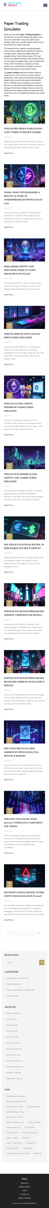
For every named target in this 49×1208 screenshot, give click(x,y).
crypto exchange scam (15, 1122)
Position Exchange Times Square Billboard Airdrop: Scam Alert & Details (24, 682)
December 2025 (14, 1060)
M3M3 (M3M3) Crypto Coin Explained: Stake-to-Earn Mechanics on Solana (19, 270)
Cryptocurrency (13, 984)
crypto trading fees (14, 1143)
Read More (8, 153)
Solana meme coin (13, 1127)
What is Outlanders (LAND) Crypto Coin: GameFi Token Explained (20, 478)
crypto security (34, 1122)
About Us (24, 1183)
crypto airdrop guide (14, 1106)
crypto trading (12, 1137)
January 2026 (13, 1054)
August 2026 (13, 1013)
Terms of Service (24, 1198)
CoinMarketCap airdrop (15, 1112)
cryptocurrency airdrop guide (17, 1153)
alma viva (8, 137)
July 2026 (11, 1019)
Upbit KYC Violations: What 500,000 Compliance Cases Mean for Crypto (23, 823)
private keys (31, 1143)
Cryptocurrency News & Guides (20, 990)
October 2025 (13, 1072)
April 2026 (12, 1037)
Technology (12, 996)
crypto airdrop (11, 1132)
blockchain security (29, 1132)
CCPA (24, 1190)
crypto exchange (33, 1106)
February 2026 (14, 1049)
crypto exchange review (15, 1101)
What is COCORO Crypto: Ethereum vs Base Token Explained (19, 407)
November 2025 (14, 1066)
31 (39, 933)
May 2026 (11, 1031)
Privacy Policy (24, 1186)
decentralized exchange (15, 1096)
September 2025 (14, 1078)
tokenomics (27, 1148)
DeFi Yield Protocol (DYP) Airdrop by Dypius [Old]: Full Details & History (21, 752)
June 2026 (12, 1025)
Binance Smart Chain (14, 1117)
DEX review (29, 1127)
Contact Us (24, 1194)
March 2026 (13, 1043)
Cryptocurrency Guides (17, 978)
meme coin (26, 1137)
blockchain (38, 1153)
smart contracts (12, 1148)
